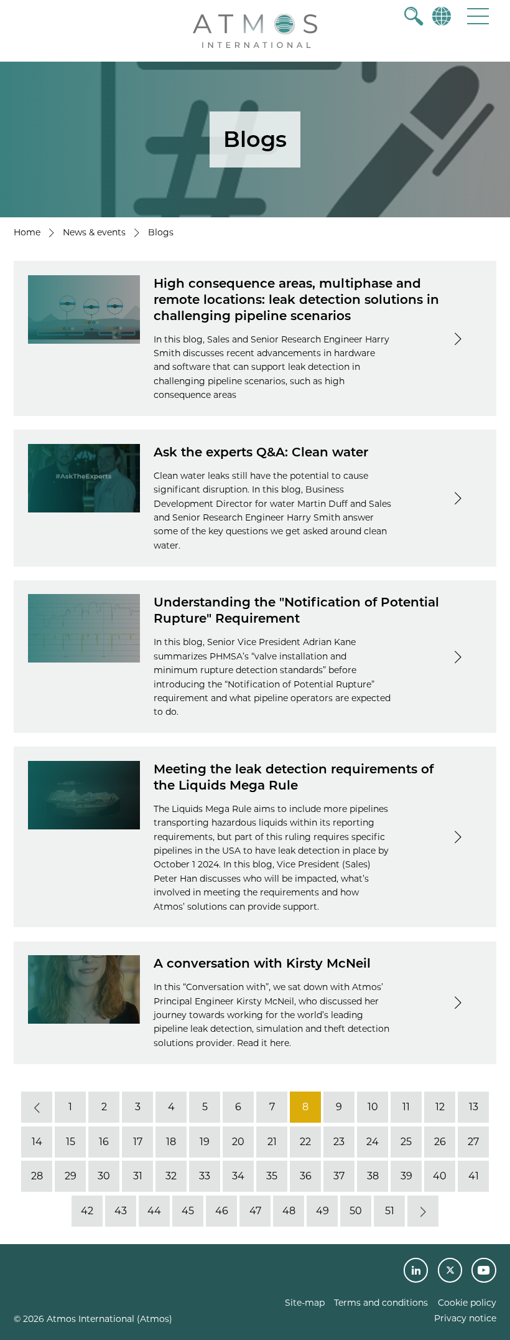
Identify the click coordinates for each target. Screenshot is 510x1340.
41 (473, 1176)
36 (306, 1176)
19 (205, 1142)
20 (238, 1142)
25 (406, 1142)
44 (154, 1211)
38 (373, 1176)
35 (271, 1176)
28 (37, 1176)
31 (137, 1176)
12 (440, 1107)
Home (27, 232)
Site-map (305, 1302)
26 (440, 1142)
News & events (94, 232)
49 (322, 1211)
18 (171, 1142)
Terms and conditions (381, 1302)
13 (473, 1107)
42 (87, 1211)
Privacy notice (465, 1318)
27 (473, 1142)
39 (406, 1176)
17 (137, 1142)
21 (272, 1142)
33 (204, 1176)
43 (120, 1211)
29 (70, 1176)
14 (37, 1142)
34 (238, 1176)
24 (372, 1142)
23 (339, 1142)
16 (104, 1142)
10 (373, 1107)
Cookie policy (467, 1302)
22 (305, 1142)
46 (221, 1211)
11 (406, 1107)
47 (255, 1211)
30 (104, 1176)
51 (389, 1211)
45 (188, 1211)
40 (440, 1176)
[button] (478, 15)
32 (171, 1176)
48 (288, 1211)
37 (339, 1176)
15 (70, 1142)
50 (356, 1211)
